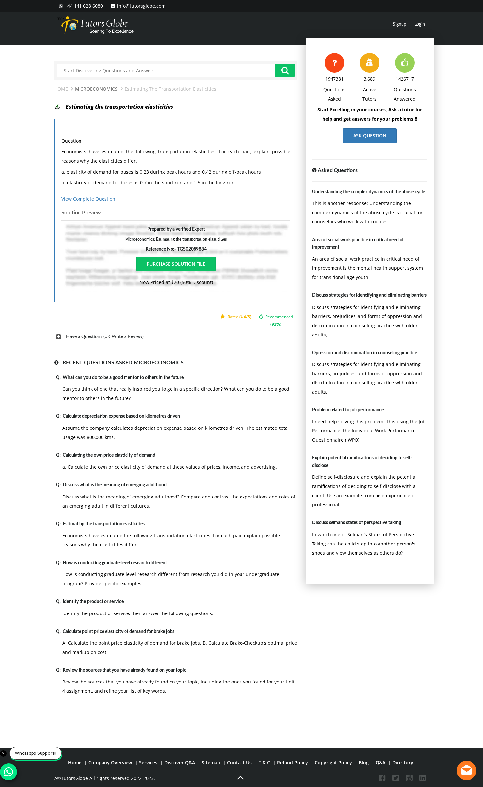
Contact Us (239, 762)
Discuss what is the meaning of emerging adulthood (115, 485)
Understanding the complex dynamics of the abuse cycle (368, 192)
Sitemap (211, 762)
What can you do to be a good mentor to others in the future (123, 377)
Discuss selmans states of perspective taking (356, 523)
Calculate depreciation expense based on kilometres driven (121, 416)
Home (61, 89)
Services (148, 762)
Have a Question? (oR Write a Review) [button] (105, 337)
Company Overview (110, 762)
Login (419, 24)
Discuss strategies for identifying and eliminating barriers (369, 295)
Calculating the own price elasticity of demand (109, 455)
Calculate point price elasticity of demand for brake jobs (118, 631)
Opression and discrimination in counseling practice (364, 353)
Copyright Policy (333, 762)
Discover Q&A (179, 762)
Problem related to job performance (348, 410)
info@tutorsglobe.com (141, 6)
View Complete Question (88, 199)
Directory (402, 762)
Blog (364, 762)
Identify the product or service (93, 601)
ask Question (369, 135)
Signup (399, 24)
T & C (264, 762)
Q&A (380, 762)
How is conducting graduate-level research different (115, 563)
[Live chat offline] (466, 770)
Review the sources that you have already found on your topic (124, 670)
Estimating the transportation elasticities (104, 524)
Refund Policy (292, 762)
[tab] (175, 337)
